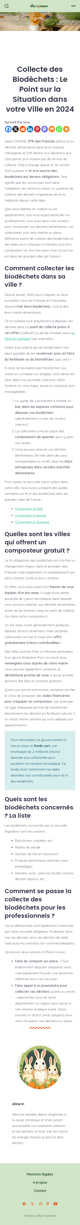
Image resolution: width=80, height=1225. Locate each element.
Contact (40, 1190)
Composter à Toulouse (32, 522)
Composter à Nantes (30, 515)
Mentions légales (40, 1174)
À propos (40, 1182)
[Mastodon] (44, 129)
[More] (66, 129)
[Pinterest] (37, 129)
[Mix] (52, 129)
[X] (15, 129)
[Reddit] (23, 129)
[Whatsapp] (59, 129)
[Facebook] (8, 129)
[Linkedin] (30, 129)
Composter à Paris (29, 509)
